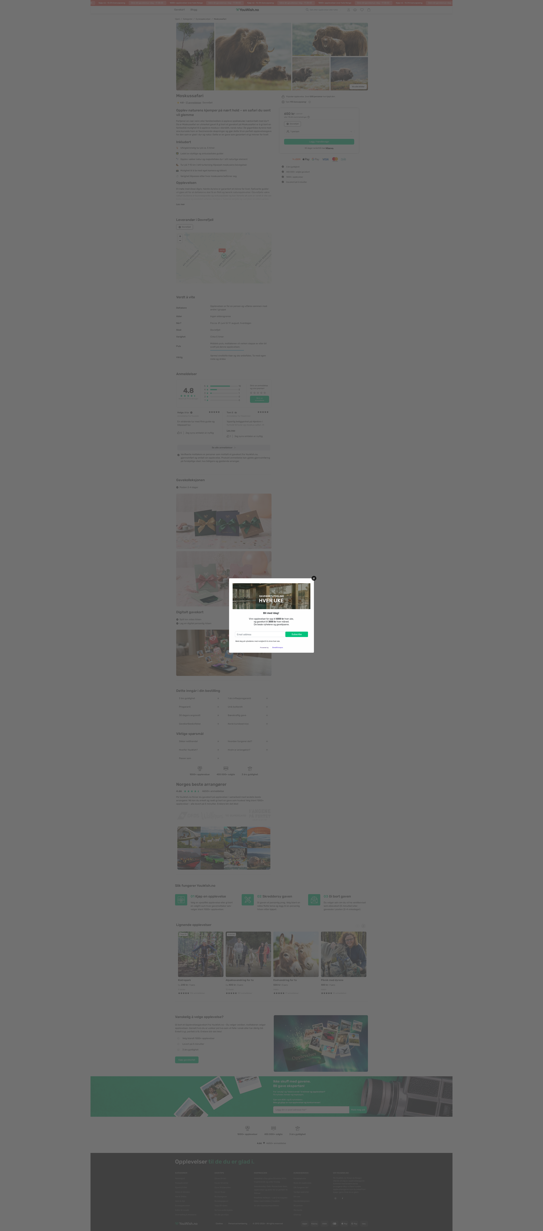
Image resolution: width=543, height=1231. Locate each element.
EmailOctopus (277, 647)
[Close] (314, 578)
